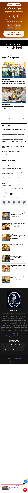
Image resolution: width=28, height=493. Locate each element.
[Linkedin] (24, 345)
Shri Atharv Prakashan (20, 358)
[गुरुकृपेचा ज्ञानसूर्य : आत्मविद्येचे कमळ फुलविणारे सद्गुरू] (6, 268)
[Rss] (18, 349)
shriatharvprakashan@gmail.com (14, 336)
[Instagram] (11, 345)
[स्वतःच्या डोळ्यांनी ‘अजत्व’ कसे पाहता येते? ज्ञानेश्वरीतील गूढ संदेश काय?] (6, 226)
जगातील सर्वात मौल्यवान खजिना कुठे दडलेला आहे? (17, 276)
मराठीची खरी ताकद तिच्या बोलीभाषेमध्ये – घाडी (13, 108)
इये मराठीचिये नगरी (14, 48)
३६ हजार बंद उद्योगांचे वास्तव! (7, 154)
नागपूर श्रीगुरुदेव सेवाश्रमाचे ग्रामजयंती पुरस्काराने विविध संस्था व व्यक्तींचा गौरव (13, 82)
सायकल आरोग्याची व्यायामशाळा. (14, 177)
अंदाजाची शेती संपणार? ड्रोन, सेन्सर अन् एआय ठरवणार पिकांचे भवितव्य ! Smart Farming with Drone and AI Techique (14, 141)
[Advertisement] (14, 428)
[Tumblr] (5, 349)
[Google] (20, 345)
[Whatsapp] (22, 349)
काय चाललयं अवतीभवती (6, 79)
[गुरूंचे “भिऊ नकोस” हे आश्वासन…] (6, 247)
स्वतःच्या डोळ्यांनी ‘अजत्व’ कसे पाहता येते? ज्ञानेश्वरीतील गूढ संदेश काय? (17, 224)
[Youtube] (9, 349)
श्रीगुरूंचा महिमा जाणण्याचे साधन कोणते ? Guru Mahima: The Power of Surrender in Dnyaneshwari (17, 236)
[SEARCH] (24, 118)
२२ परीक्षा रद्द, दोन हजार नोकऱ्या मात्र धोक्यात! (11, 151)
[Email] (13, 349)
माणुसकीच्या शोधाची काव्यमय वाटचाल (14, 165)
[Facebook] (3, 345)
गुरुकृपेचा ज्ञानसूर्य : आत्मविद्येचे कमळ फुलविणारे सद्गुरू (17, 266)
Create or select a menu (13, 42)
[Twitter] (7, 345)
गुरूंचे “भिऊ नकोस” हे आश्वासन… (17, 244)
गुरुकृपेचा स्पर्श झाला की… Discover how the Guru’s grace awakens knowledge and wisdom (17, 257)
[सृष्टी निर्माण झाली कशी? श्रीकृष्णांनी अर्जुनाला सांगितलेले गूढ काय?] (6, 216)
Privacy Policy (13, 361)
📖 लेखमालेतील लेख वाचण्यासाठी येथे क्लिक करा (14, 33)
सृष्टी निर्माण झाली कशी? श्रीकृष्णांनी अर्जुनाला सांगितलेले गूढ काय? (17, 213)
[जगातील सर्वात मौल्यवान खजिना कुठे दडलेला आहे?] (6, 279)
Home (3, 54)
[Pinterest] (15, 345)
